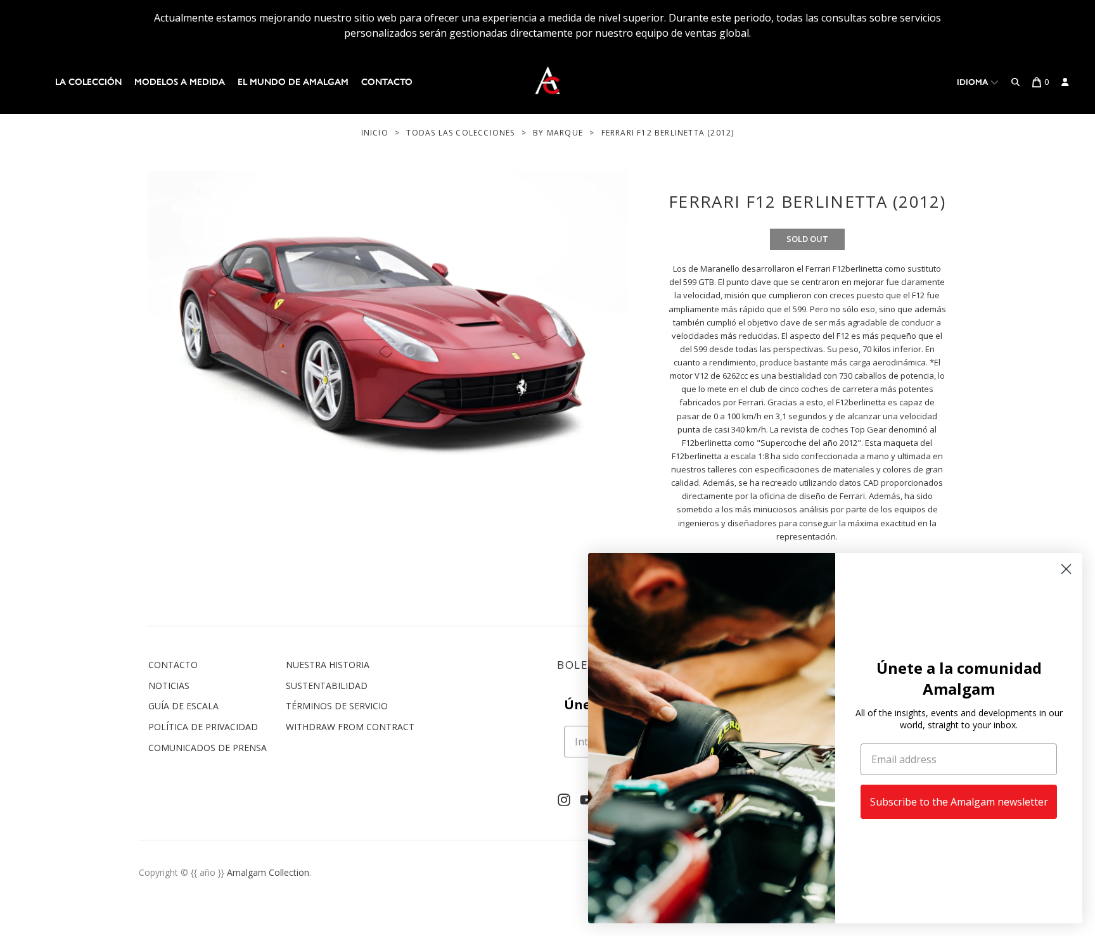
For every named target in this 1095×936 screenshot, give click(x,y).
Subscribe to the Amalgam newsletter (959, 802)
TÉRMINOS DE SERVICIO (337, 706)
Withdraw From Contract (350, 727)
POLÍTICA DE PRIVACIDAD (203, 727)
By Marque (558, 132)
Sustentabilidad (327, 686)
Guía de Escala (183, 706)
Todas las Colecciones (460, 132)
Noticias (168, 686)
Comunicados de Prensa (207, 748)
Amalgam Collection (268, 872)
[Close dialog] (1066, 569)
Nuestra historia (327, 665)
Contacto (387, 82)
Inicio (374, 132)
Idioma (973, 82)
